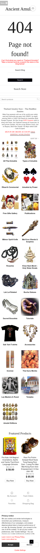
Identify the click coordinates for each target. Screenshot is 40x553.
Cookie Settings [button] (20, 550)
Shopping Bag (28, 503)
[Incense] (10, 359)
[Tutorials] (30, 307)
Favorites (11, 503)
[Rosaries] (10, 254)
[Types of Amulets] (30, 149)
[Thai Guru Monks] (30, 359)
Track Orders (28, 496)
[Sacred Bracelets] (10, 307)
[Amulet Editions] (10, 412)
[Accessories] (30, 333)
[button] (33, 8)
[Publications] (30, 202)
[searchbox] (20, 99)
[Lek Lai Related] (10, 281)
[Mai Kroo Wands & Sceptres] (30, 228)
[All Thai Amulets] (10, 149)
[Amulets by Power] (30, 176)
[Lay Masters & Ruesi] (10, 385)
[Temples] (30, 385)
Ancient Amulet (19, 8)
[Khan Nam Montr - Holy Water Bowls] (30, 254)
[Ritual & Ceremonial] (10, 176)
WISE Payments (28, 120)
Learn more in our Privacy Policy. (13, 537)
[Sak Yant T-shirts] (10, 333)
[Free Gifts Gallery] (10, 202)
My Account (11, 496)
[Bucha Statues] (30, 281)
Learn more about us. (9, 539)
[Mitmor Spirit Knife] (10, 228)
